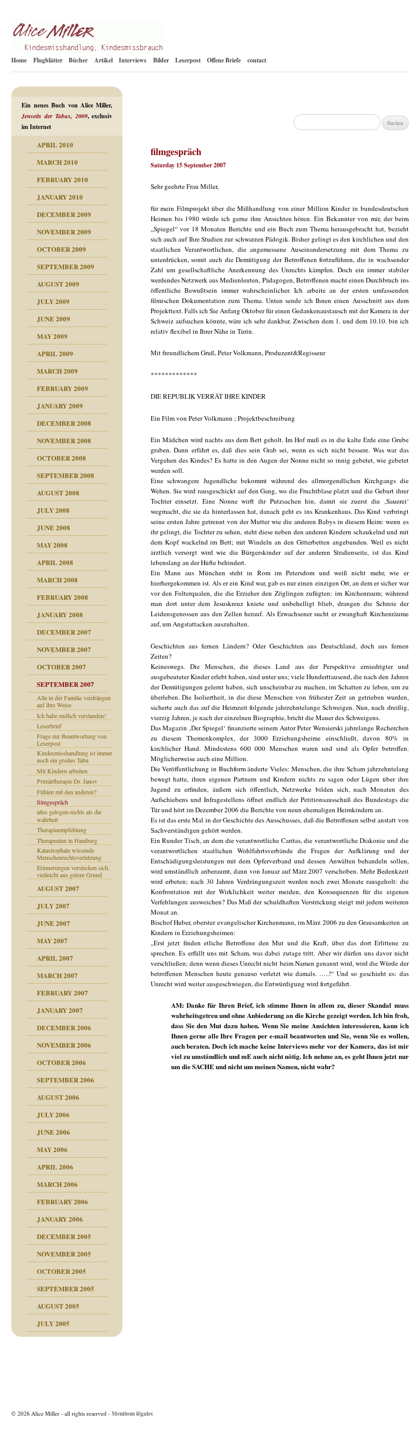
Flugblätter (47, 60)
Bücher (78, 60)
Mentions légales (132, 1413)
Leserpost (188, 60)
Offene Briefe (224, 60)
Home (19, 60)
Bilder (161, 60)
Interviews (132, 60)
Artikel (103, 60)
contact (256, 60)
